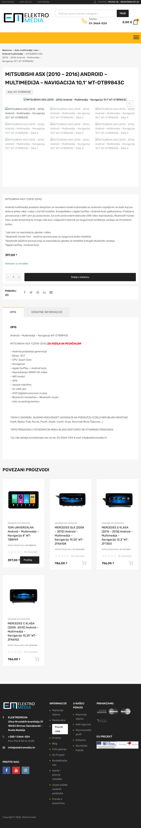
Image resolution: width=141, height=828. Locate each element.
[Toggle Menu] (136, 38)
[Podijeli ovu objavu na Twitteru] (30, 292)
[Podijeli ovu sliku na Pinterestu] (37, 292)
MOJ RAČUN (8, 2)
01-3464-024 (98, 23)
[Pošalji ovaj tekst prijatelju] (50, 292)
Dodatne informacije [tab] (46, 312)
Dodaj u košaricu (80, 277)
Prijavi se (113, 2)
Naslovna (7, 50)
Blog (54, 743)
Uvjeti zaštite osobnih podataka (60, 789)
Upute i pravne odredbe (57, 775)
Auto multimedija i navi (26, 50)
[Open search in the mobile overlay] (92, 13)
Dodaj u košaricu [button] (84, 563)
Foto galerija (59, 749)
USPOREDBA (43, 2)
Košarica (81, 740)
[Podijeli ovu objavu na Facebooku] (24, 292)
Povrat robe (59, 729)
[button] (130, 103)
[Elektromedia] (26, 22)
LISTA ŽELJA (25, 2)
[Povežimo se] (6, 770)
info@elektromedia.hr (21, 747)
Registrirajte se (130, 2)
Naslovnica (58, 720)
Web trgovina (83, 724)
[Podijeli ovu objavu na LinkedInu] (43, 292)
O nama (56, 737)
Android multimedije (12, 54)
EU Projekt (58, 755)
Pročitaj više (28, 561)
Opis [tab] (13, 312)
